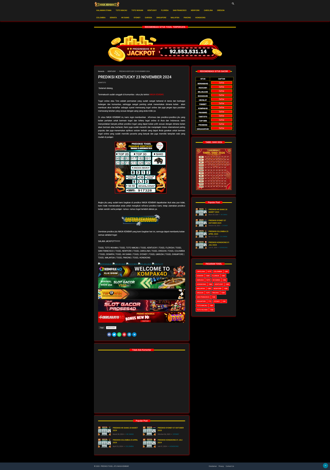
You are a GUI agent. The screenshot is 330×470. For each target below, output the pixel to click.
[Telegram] (134, 334)
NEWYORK (195, 10)
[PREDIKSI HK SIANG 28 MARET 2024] (104, 431)
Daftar (221, 83)
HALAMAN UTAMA (103, 10)
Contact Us (230, 466)
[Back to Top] (325, 465)
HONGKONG (200, 18)
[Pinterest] (124, 334)
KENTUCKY (152, 10)
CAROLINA (208, 10)
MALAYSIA (175, 18)
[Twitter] (114, 334)
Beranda (101, 71)
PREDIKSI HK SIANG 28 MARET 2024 (125, 429)
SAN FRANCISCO (180, 10)
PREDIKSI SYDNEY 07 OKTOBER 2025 (171, 429)
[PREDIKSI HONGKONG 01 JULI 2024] (149, 443)
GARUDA (148, 18)
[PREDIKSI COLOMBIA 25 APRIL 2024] (104, 443)
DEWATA (113, 18)
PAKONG (187, 18)
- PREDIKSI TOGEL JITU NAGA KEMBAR (114, 466)
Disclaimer (213, 466)
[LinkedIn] (129, 334)
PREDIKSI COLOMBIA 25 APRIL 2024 (125, 441)
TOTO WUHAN (137, 10)
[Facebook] (109, 334)
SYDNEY (137, 18)
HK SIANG (125, 18)
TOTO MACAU (121, 10)
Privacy (221, 466)
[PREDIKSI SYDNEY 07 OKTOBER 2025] (149, 431)
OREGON (220, 10)
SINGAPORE (161, 18)
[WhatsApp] (119, 334)
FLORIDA (164, 10)
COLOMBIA (100, 18)
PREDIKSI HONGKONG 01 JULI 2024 (170, 441)
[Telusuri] (233, 4)
